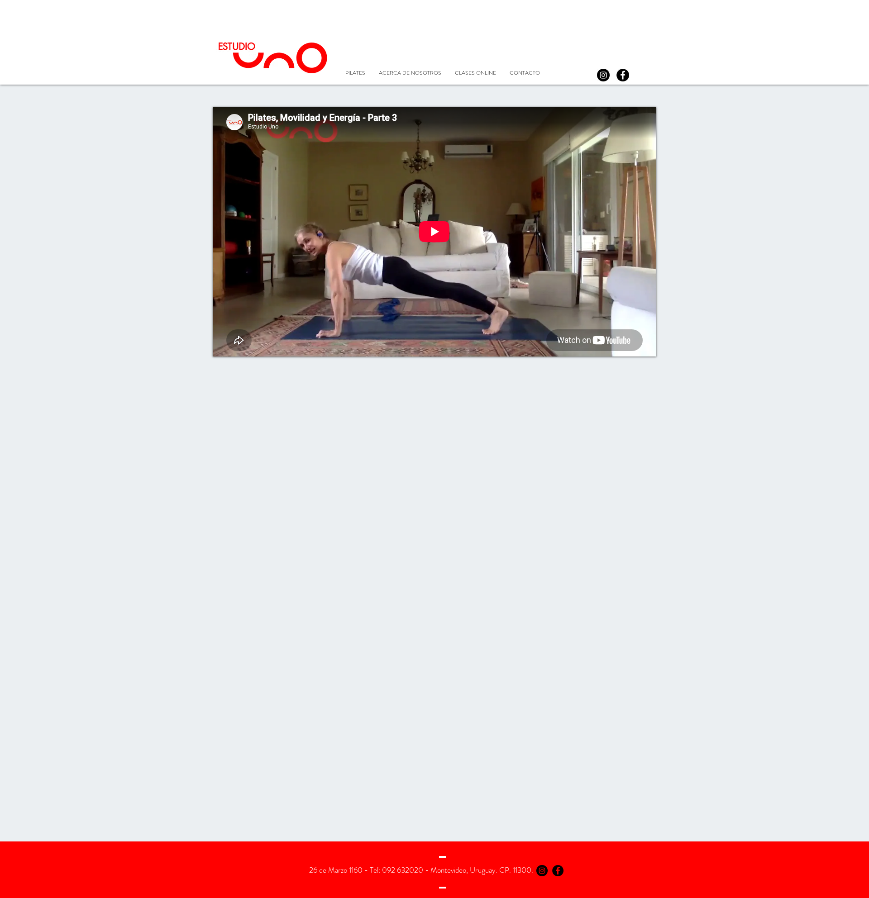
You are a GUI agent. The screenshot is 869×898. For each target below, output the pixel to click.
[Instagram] (603, 75)
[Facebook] (622, 75)
